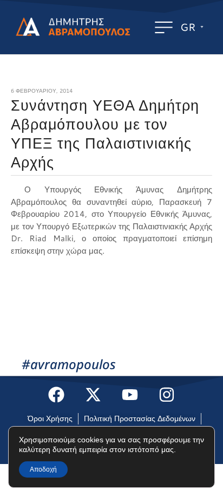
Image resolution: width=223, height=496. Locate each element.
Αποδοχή (43, 469)
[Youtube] (130, 395)
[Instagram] (167, 395)
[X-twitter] (93, 395)
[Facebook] (56, 395)
